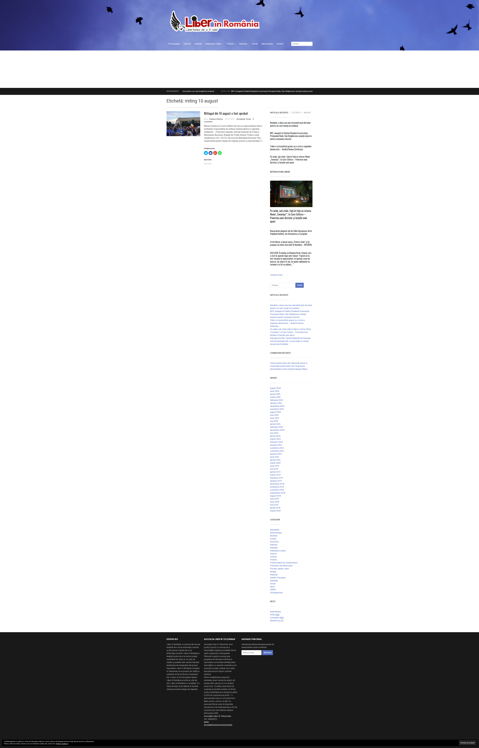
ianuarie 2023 (276, 454)
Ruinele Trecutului (277, 577)
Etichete (296, 113)
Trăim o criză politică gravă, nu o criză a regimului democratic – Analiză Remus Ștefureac (290, 148)
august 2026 (275, 388)
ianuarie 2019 (276, 481)
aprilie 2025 (275, 424)
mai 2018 (274, 505)
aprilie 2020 (275, 460)
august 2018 (275, 496)
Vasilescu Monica (216, 119)
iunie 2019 (274, 466)
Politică (230, 44)
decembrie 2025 (277, 406)
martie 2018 (275, 511)
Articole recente (279, 113)
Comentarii (277, 617)
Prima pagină (174, 44)
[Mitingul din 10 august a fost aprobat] (183, 123)
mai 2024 (274, 433)
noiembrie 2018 (277, 487)
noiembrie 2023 (277, 448)
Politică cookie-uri (62, 744)
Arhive (307, 113)
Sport (272, 586)
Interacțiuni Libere (213, 44)
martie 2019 (275, 475)
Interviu (273, 554)
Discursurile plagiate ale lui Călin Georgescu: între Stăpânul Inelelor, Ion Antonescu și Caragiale (291, 232)
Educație (274, 548)
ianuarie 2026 (276, 403)
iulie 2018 (274, 499)
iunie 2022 (274, 457)
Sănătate (274, 580)
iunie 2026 (274, 391)
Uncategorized (276, 592)
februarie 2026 (276, 400)
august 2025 (275, 412)
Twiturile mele (276, 275)
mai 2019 (274, 469)
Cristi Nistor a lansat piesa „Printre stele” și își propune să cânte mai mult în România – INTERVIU (291, 243)
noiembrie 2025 (277, 409)
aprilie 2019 (275, 472)
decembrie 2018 (277, 484)
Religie (273, 571)
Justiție (273, 557)
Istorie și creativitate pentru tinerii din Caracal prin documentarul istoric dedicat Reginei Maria (288, 366)
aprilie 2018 (275, 508)
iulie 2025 (274, 415)
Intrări (274, 614)
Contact (280, 44)
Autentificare (275, 611)
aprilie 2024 (275, 436)
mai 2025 (274, 421)
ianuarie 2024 (276, 445)
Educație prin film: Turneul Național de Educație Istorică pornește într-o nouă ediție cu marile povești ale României (290, 341)
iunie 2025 (274, 418)
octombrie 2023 (277, 451)
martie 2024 (275, 439)
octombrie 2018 (277, 490)
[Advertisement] (239, 69)
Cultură (273, 539)
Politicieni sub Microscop (281, 565)
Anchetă (198, 44)
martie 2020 (275, 463)
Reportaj (242, 44)
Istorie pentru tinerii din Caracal (283, 363)
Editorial (187, 44)
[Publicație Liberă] (214, 21)
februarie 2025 (276, 427)
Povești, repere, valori (279, 568)
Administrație (267, 44)
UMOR (273, 589)
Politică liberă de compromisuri (284, 562)
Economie (274, 542)
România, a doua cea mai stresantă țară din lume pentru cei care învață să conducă (290, 124)
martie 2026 (275, 397)
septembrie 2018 (277, 493)
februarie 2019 (276, 478)
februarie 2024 (276, 442)
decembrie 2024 (277, 430)
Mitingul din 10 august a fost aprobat (226, 113)
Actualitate (241, 119)
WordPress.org (276, 620)
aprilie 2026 (275, 394)
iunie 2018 (274, 502)
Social (255, 44)
